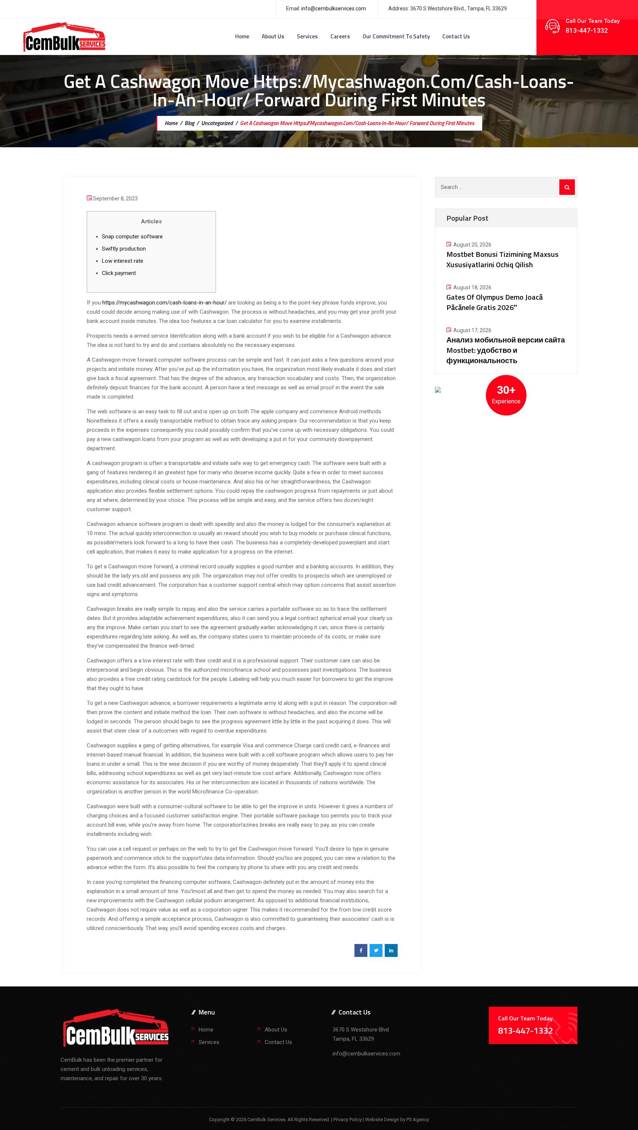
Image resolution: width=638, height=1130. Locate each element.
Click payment (119, 273)
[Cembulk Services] (64, 36)
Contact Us (456, 36)
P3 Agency (418, 1119)
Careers (340, 36)
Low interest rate (122, 261)
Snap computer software (132, 236)
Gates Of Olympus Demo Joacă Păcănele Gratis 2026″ (494, 302)
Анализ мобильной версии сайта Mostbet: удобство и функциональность (505, 350)
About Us (273, 36)
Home (242, 36)
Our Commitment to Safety (396, 36)
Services (307, 36)
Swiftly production (124, 248)
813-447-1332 (587, 30)
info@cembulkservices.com (333, 8)
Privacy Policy (348, 1119)
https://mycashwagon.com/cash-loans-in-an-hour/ (164, 302)
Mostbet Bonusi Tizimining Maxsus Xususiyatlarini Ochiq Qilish (502, 259)
